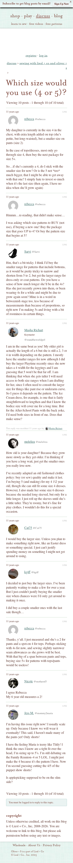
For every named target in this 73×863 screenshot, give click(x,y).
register (31, 55)
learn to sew (19, 24)
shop (15, 16)
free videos (36, 24)
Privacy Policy (51, 845)
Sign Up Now (61, 3)
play (28, 16)
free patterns (54, 24)
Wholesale (19, 845)
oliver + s (36, 40)
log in (43, 55)
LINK (64, 111)
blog (58, 16)
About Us (34, 845)
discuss (43, 16)
